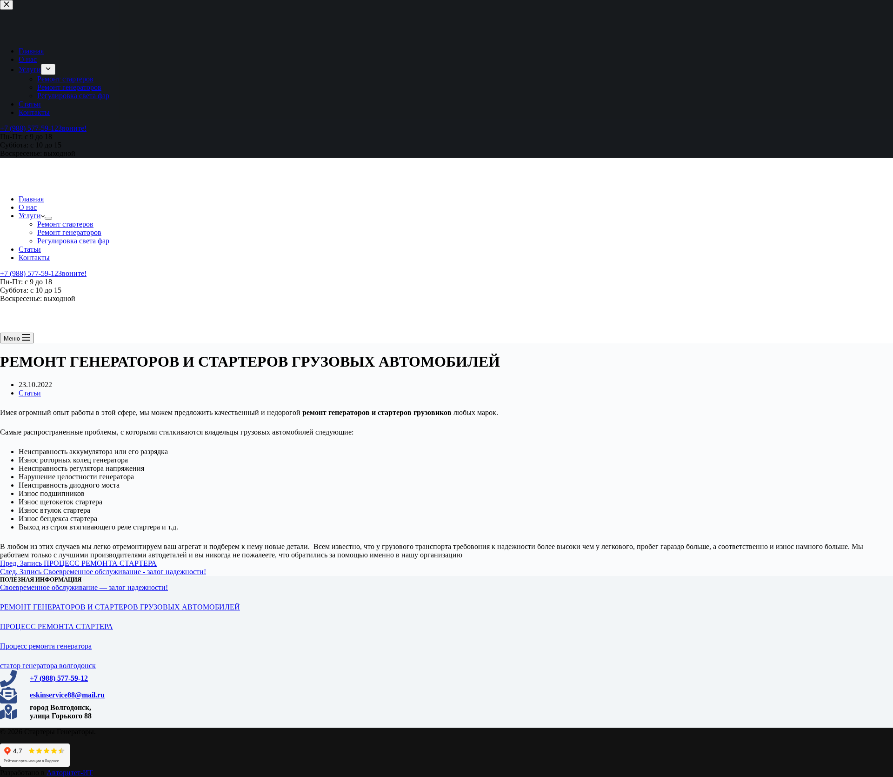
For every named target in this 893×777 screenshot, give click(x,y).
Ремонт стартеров (65, 224)
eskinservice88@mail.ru (67, 695)
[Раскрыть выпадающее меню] (48, 218)
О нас (28, 207)
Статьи (30, 249)
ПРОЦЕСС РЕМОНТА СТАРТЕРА (56, 626)
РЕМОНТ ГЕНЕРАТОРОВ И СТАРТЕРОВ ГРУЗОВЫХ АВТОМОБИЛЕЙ (120, 607)
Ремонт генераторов (69, 232)
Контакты (34, 257)
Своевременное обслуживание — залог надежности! (84, 587)
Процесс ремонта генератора (46, 646)
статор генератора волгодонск (48, 666)
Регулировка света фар (73, 241)
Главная (31, 199)
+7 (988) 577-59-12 (59, 678)
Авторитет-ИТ (70, 773)
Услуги (30, 216)
